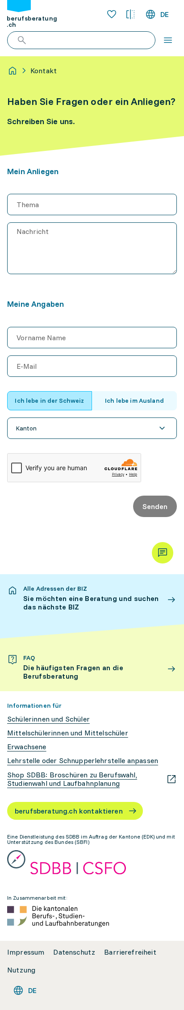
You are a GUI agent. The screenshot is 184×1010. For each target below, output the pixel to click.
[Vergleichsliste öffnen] (130, 14)
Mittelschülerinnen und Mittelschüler (67, 733)
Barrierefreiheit (130, 952)
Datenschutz (74, 952)
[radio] (49, 400)
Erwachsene (26, 747)
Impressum (25, 952)
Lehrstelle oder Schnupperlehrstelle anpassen (82, 760)
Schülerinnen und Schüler (48, 719)
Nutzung (21, 970)
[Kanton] (92, 428)
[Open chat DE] (162, 552)
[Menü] (168, 40)
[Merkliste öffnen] (112, 14)
